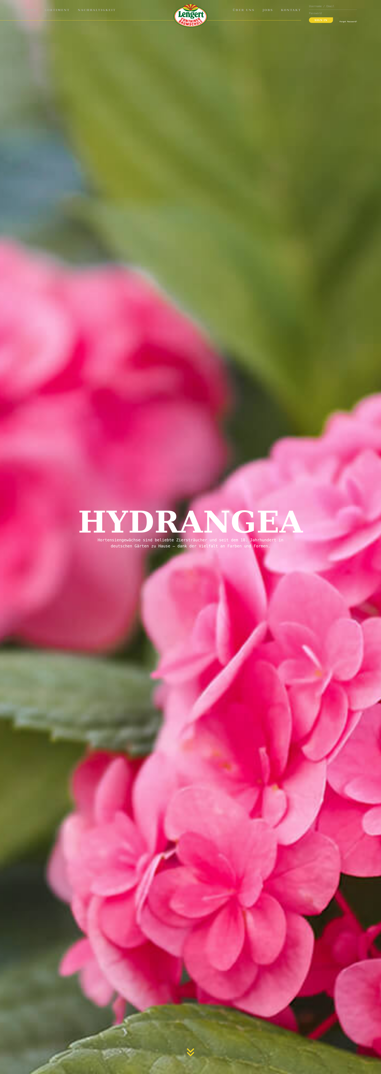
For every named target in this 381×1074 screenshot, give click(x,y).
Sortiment (57, 10)
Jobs (268, 10)
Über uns (243, 10)
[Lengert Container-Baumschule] (191, 15)
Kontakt (291, 10)
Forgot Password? (348, 22)
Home (30, 10)
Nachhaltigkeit (97, 10)
